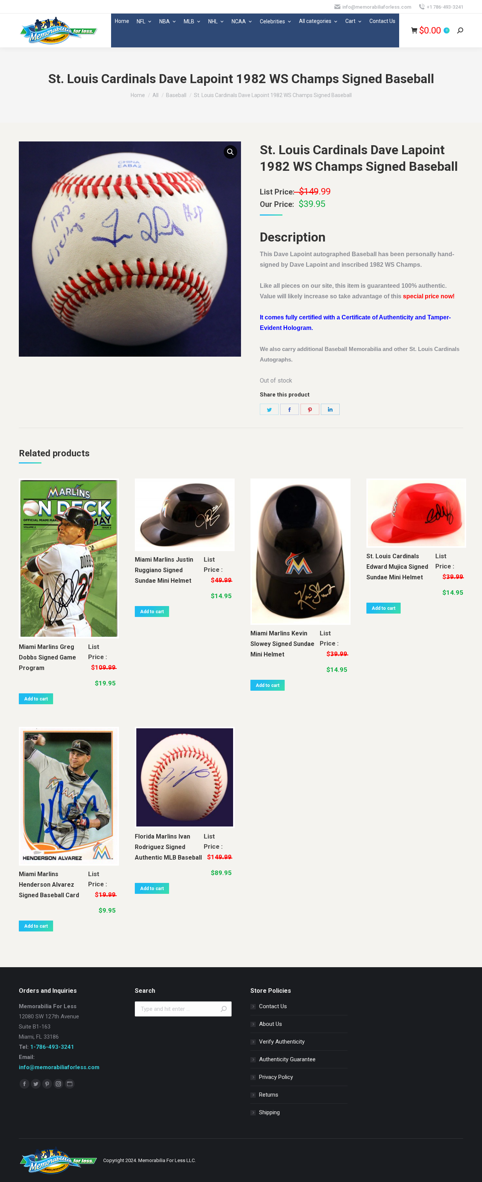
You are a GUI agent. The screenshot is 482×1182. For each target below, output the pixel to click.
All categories (315, 21)
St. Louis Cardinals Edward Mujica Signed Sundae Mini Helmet (397, 567)
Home (122, 21)
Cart (350, 21)
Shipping (269, 1112)
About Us (270, 1024)
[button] (230, 152)
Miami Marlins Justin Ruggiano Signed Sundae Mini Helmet (164, 570)
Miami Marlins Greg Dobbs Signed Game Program (47, 657)
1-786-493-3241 (52, 1047)
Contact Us (382, 21)
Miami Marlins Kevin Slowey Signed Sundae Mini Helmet (282, 644)
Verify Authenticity (282, 1041)
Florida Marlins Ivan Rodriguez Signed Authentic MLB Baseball (168, 847)
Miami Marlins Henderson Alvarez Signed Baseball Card (49, 885)
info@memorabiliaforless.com (59, 1067)
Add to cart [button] (36, 699)
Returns (268, 1094)
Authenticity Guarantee (287, 1059)
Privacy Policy (276, 1077)
